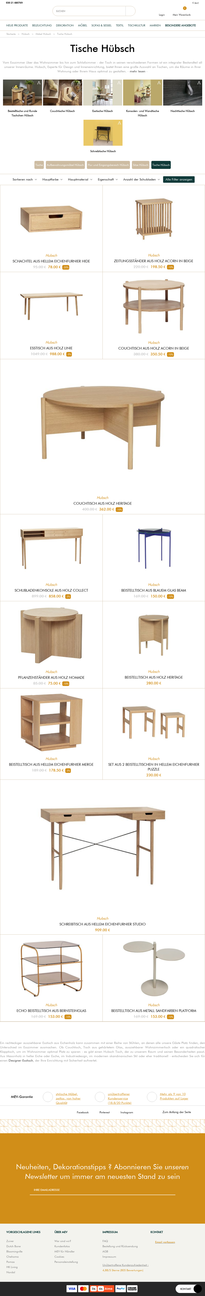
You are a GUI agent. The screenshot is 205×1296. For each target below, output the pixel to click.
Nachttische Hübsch (183, 111)
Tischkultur (136, 25)
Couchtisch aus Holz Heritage (102, 503)
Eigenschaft (106, 179)
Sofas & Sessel (101, 25)
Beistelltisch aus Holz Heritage (154, 677)
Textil (120, 25)
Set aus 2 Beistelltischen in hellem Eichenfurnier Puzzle (153, 766)
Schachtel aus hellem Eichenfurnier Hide (51, 261)
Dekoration (65, 25)
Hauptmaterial (78, 179)
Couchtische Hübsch (62, 111)
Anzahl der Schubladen (139, 179)
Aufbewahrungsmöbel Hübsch (65, 164)
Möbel (82, 25)
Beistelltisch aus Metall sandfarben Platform (153, 1011)
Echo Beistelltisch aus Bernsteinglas (51, 1011)
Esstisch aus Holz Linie (51, 348)
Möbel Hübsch (43, 33)
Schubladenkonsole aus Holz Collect (51, 590)
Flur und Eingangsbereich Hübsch (108, 164)
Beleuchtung (42, 25)
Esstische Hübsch (102, 111)
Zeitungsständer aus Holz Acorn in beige (153, 261)
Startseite (11, 33)
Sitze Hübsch (140, 164)
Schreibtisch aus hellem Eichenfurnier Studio (102, 924)
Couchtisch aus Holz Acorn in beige (153, 348)
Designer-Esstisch (21, 1060)
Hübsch (26, 33)
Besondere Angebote (180, 25)
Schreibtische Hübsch (103, 151)
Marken (155, 25)
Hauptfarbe (50, 179)
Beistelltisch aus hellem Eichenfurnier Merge (51, 764)
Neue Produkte (17, 25)
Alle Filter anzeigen (179, 179)
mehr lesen (137, 71)
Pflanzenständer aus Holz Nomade (51, 677)
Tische (39, 164)
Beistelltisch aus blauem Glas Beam (153, 590)
